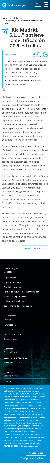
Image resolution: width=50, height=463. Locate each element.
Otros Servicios (10, 339)
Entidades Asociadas (13, 287)
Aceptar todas (36, 452)
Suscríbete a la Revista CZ (15, 358)
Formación (8, 329)
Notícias (7, 381)
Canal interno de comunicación (18, 306)
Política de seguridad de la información (21, 291)
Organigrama (10, 277)
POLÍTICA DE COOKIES (12, 446)
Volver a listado (33, 248)
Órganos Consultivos (13, 282)
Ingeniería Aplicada (12, 334)
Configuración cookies (32, 458)
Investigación (10, 325)
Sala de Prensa (16, 18)
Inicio (4, 18)
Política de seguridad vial (15, 296)
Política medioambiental (15, 301)
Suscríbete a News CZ (13, 362)
